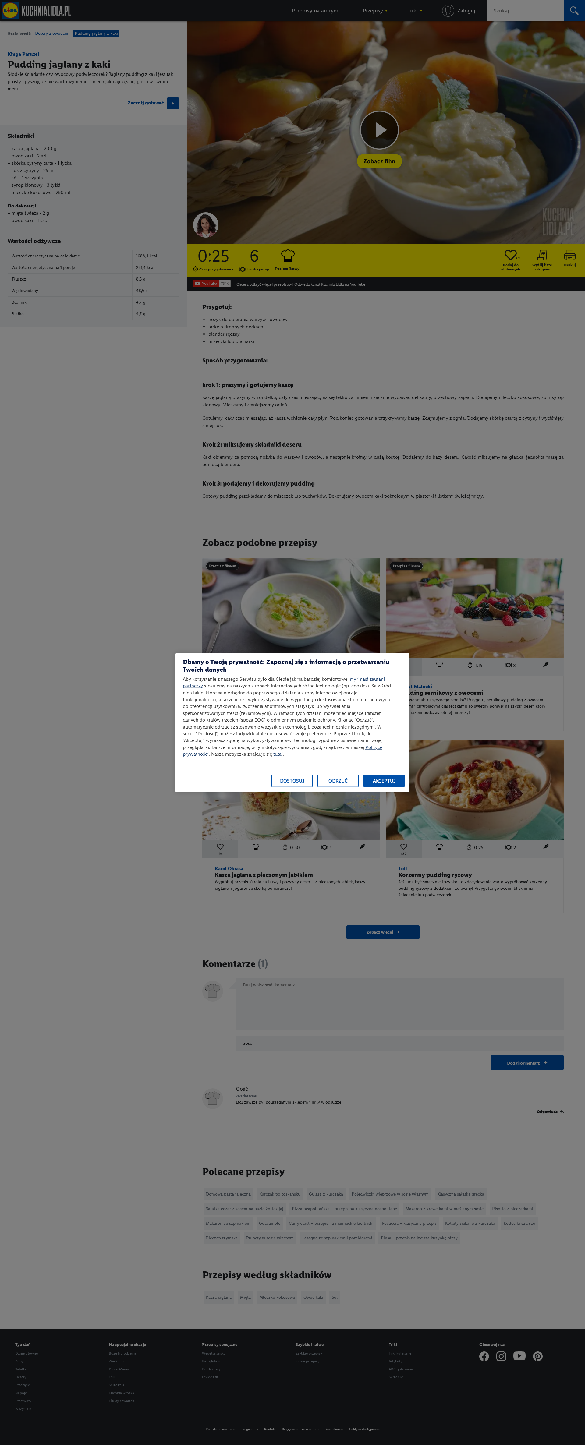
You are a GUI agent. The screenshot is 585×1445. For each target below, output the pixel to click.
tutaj (278, 754)
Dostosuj (292, 781)
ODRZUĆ (338, 781)
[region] (293, 722)
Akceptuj (384, 781)
